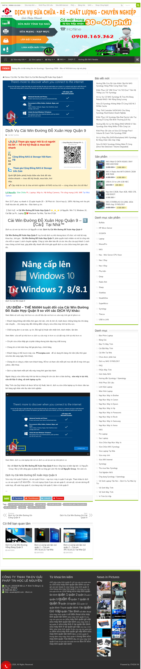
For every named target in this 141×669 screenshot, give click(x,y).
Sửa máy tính (30, 5)
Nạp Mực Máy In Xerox (108, 425)
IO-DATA (102, 233)
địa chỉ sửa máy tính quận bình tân (67, 641)
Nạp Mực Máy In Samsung (109, 421)
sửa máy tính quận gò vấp (78, 619)
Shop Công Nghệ (102, 5)
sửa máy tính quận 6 (77, 617)
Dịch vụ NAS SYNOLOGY (109, 361)
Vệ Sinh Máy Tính (106, 488)
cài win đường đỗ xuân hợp (21, 504)
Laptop (101, 239)
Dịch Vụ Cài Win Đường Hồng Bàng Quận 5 (16, 546)
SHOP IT (71, 59)
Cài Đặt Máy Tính (106, 348)
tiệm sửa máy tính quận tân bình (70, 632)
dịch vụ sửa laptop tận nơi (25, 460)
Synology (102, 309)
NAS (89, 5)
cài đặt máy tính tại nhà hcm (67, 336)
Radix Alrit (103, 282)
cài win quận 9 (34, 479)
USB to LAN (104, 320)
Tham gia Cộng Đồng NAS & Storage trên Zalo (32, 169)
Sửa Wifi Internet (62, 5)
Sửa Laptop (36, 59)
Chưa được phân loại (107, 357)
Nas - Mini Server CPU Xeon (110, 255)
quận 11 (75, 603)
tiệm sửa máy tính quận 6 (61, 629)
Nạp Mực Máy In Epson (108, 404)
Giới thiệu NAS (105, 374)
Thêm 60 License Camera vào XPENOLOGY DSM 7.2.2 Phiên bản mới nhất (40, 68)
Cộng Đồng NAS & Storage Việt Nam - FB (32, 158)
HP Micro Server (105, 228)
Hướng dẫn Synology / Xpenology (112, 378)
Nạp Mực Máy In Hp (107, 408)
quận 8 (84, 599)
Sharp (101, 287)
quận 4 (88, 595)
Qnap (101, 277)
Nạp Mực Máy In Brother (109, 395)
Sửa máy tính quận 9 (14, 479)
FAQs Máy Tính (105, 370)
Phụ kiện (102, 271)
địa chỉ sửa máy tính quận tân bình (70, 642)
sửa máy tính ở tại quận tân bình (74, 624)
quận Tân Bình (70, 611)
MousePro (103, 244)
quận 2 (73, 594)
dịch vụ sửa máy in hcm (43, 336)
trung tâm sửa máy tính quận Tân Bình (70, 637)
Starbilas (102, 293)
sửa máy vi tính (85, 627)
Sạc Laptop (103, 438)
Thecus (102, 314)
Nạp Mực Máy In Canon (108, 400)
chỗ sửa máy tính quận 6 (60, 582)
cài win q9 (40, 504)
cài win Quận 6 (58, 587)
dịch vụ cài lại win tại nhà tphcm (51, 460)
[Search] (138, 5)
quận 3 (82, 594)
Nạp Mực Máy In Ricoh (108, 417)
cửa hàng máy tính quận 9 (75, 504)
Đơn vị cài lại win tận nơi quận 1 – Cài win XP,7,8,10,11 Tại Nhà (46, 547)
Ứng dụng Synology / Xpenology (112, 477)
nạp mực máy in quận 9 (56, 479)
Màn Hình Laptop (105, 391)
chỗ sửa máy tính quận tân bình (67, 584)
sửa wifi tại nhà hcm (23, 336)
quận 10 (65, 603)
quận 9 (22, 507)
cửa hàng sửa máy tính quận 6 (63, 589)
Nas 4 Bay (103, 266)
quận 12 (84, 604)
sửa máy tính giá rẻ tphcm (67, 315)
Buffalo (102, 223)
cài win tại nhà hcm (20, 229)
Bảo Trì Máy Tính (106, 344)
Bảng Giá (81, 5)
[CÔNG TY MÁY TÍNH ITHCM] (70, 31)
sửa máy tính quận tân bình (63, 622)
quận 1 (63, 594)
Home (7, 77)
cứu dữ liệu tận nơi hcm (44, 315)
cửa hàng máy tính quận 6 (77, 587)
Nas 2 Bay (103, 260)
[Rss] (122, 5)
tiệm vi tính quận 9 (36, 507)
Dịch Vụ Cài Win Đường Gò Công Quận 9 (20, 516)
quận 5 (54, 599)
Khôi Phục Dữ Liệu (46, 5)
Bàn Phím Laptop (106, 336)
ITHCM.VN (134, 664)
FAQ (72, 5)
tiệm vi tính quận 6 (80, 634)
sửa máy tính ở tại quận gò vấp (65, 627)
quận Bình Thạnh (58, 607)
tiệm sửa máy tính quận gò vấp (67, 631)
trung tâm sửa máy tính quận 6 (63, 636)
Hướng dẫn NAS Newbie (88, 59)
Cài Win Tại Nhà (17, 77)
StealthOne (103, 298)
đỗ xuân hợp (10, 507)
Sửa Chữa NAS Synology (109, 447)
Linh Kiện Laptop (105, 387)
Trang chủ (5, 59)
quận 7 (75, 599)
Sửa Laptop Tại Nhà (107, 451)
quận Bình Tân (75, 607)
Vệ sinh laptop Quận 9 (41, 482)
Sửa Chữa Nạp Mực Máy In (110, 442)
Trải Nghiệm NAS (106, 472)
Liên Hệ (54, 469)
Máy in (50, 59)
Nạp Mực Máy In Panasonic (110, 413)
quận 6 (64, 598)
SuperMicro (103, 303)
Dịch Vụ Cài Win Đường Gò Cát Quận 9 (73, 516)
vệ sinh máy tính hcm (23, 315)
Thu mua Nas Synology (108, 468)
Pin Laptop (103, 434)
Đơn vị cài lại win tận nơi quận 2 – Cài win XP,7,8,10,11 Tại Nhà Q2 (75, 547)
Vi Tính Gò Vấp (105, 496)
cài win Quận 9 (54, 504)
